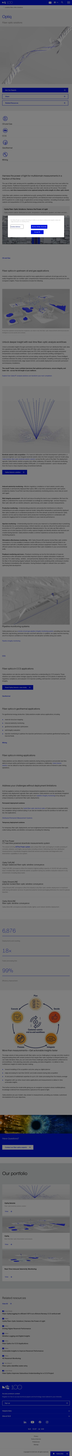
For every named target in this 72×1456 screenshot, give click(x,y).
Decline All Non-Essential (39, 226)
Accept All (37, 232)
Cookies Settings (15, 226)
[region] (36, 226)
